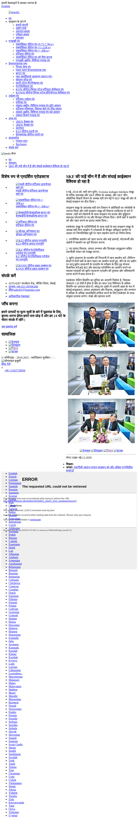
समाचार (20, 37)
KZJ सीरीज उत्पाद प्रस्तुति (30, 243)
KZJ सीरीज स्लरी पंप (27, 131)
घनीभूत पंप (21, 102)
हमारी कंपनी (22, 24)
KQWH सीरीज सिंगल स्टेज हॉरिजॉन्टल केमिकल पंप (43, 92)
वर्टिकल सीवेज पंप (25, 53)
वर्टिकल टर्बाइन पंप (25, 99)
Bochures (21, 144)
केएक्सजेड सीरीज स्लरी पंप (29, 134)
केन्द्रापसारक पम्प (18, 63)
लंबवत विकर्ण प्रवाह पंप (28, 115)
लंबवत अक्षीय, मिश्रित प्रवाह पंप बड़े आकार (38, 111)
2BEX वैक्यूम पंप (24, 121)
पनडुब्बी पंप (14, 40)
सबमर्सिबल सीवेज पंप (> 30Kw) (32, 50)
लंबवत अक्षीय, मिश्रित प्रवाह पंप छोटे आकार (38, 105)
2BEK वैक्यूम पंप (24, 124)
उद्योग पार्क (21, 28)
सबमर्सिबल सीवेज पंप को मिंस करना (34, 57)
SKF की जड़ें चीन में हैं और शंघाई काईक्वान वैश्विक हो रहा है (39, 166)
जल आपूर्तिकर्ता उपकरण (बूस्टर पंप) (34, 76)
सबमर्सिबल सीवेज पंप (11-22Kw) (33, 47)
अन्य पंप (13, 118)
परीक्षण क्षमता (22, 34)
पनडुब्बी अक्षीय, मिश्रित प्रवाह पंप (33, 60)
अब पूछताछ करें (9, 326)
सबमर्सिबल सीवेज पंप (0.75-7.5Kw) (35, 44)
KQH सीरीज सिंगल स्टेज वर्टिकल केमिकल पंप (40, 89)
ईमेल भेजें (5, 364)
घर (10, 18)
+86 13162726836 (14, 370)
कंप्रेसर (20, 128)
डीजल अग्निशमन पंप (26, 234)
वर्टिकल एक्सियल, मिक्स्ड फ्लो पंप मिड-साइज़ (38, 108)
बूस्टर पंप (20, 73)
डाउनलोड (14, 137)
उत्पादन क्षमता (23, 31)
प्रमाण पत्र (21, 141)
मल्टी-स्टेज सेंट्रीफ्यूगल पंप (29, 82)
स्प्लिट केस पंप (23, 66)
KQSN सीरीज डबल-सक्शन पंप (32, 268)
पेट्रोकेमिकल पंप (24, 86)
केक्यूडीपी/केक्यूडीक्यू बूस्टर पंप (31, 215)
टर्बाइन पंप (14, 95)
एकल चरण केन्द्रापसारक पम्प (31, 70)
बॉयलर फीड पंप (24, 79)
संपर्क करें (13, 147)
